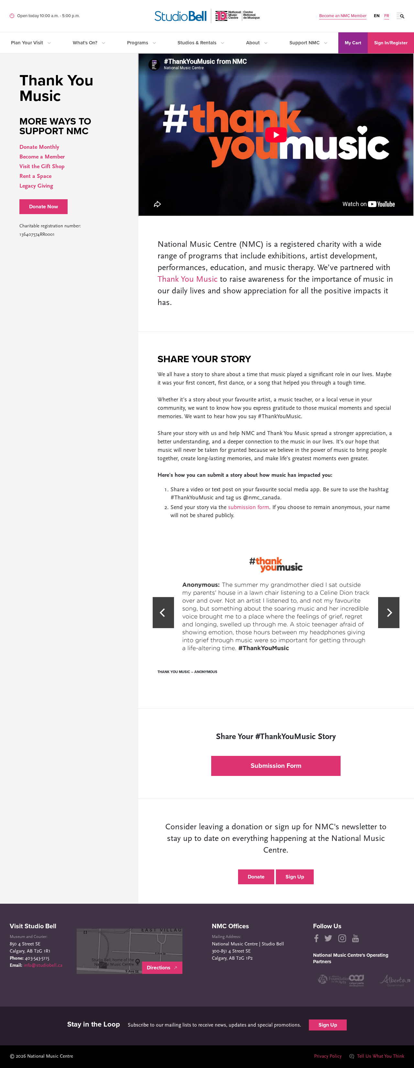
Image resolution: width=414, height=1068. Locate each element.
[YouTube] (355, 938)
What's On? (86, 43)
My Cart (353, 43)
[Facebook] (316, 938)
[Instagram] (342, 938)
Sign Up (295, 877)
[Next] (388, 612)
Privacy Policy (328, 1056)
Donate (256, 877)
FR (386, 16)
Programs (138, 43)
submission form (248, 508)
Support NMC (305, 43)
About (253, 43)
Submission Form (276, 766)
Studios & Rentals (198, 43)
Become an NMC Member (342, 16)
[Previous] (163, 612)
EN (376, 15)
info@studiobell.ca (43, 965)
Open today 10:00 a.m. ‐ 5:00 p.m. (48, 15)
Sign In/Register (391, 43)
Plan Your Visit (27, 43)
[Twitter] (328, 938)
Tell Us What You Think (380, 1056)
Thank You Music (188, 279)
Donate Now (43, 206)
